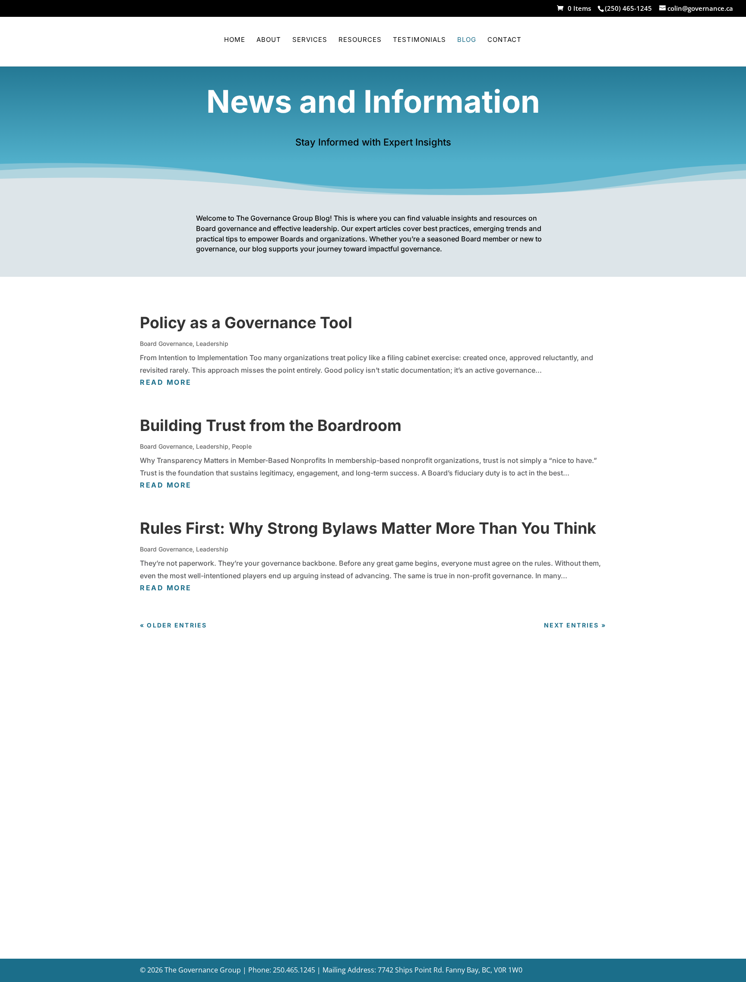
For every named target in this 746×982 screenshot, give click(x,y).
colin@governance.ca (345, 773)
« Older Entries (173, 625)
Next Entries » (575, 625)
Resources (360, 40)
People (242, 446)
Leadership (212, 343)
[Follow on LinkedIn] (475, 866)
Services (309, 40)
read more (166, 382)
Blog (466, 40)
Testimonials (419, 40)
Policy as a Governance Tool (246, 322)
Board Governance (166, 343)
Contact (504, 40)
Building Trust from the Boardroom (270, 425)
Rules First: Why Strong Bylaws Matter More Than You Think (368, 528)
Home (234, 40)
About (268, 40)
